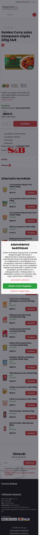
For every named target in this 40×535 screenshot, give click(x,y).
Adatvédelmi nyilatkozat (20, 280)
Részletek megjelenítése (20, 291)
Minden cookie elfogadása (20, 286)
